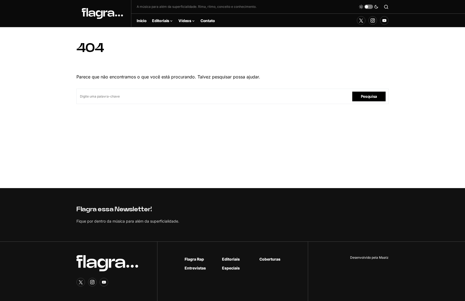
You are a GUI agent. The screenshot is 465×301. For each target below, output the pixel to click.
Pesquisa (369, 96)
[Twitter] (361, 20)
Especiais (231, 268)
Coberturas (269, 259)
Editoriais (231, 259)
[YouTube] (384, 20)
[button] (368, 6)
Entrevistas (195, 268)
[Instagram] (372, 20)
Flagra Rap (194, 259)
